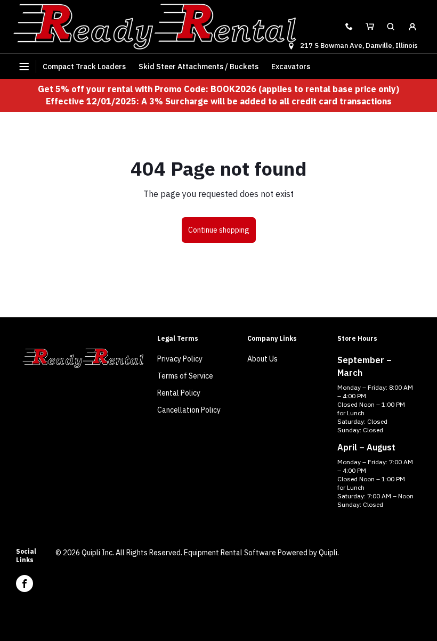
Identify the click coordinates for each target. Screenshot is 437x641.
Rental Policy (178, 393)
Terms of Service (185, 376)
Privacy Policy (180, 359)
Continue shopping (218, 230)
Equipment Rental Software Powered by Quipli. (261, 552)
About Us (262, 359)
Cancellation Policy (189, 410)
